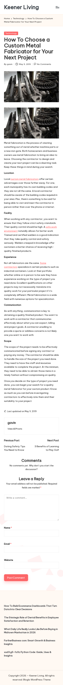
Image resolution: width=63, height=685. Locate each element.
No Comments (44, 64)
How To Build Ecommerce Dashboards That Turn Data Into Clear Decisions (30, 607)
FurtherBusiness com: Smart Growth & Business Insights (29, 642)
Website (8, 559)
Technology (11, 33)
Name (8, 527)
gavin (12, 423)
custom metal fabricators (25, 178)
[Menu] (57, 7)
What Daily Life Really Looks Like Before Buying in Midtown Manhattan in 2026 (31, 631)
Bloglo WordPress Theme (37, 679)
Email (7, 543)
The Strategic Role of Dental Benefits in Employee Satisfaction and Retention (31, 619)
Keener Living (21, 7)
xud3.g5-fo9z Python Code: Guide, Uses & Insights (27, 654)
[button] (15, 428)
